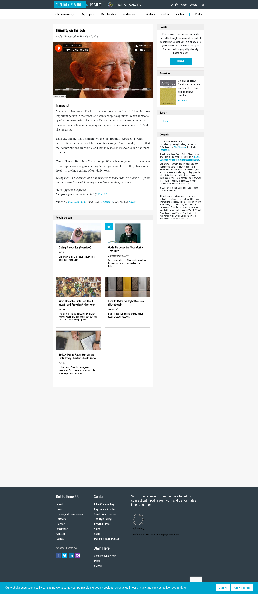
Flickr (132, 202)
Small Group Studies (105, 514)
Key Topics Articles (104, 509)
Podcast (199, 14)
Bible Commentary (64, 14)
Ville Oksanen (76, 202)
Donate (193, 4)
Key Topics (87, 14)
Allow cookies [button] (242, 587)
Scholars (179, 14)
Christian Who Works (105, 556)
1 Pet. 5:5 (102, 194)
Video (97, 529)
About (184, 4)
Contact (60, 533)
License (60, 524)
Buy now (182, 100)
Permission (106, 202)
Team (59, 509)
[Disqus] (103, 433)
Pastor (97, 560)
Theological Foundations (69, 514)
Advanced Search (65, 548)
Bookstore (62, 529)
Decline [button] (223, 587)
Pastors (165, 14)
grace (165, 121)
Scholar (98, 565)
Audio (97, 533)
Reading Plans (102, 524)
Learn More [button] (179, 587)
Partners (61, 519)
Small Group (128, 14)
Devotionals (107, 14)
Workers (150, 14)
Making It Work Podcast (107, 538)
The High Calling (103, 519)
